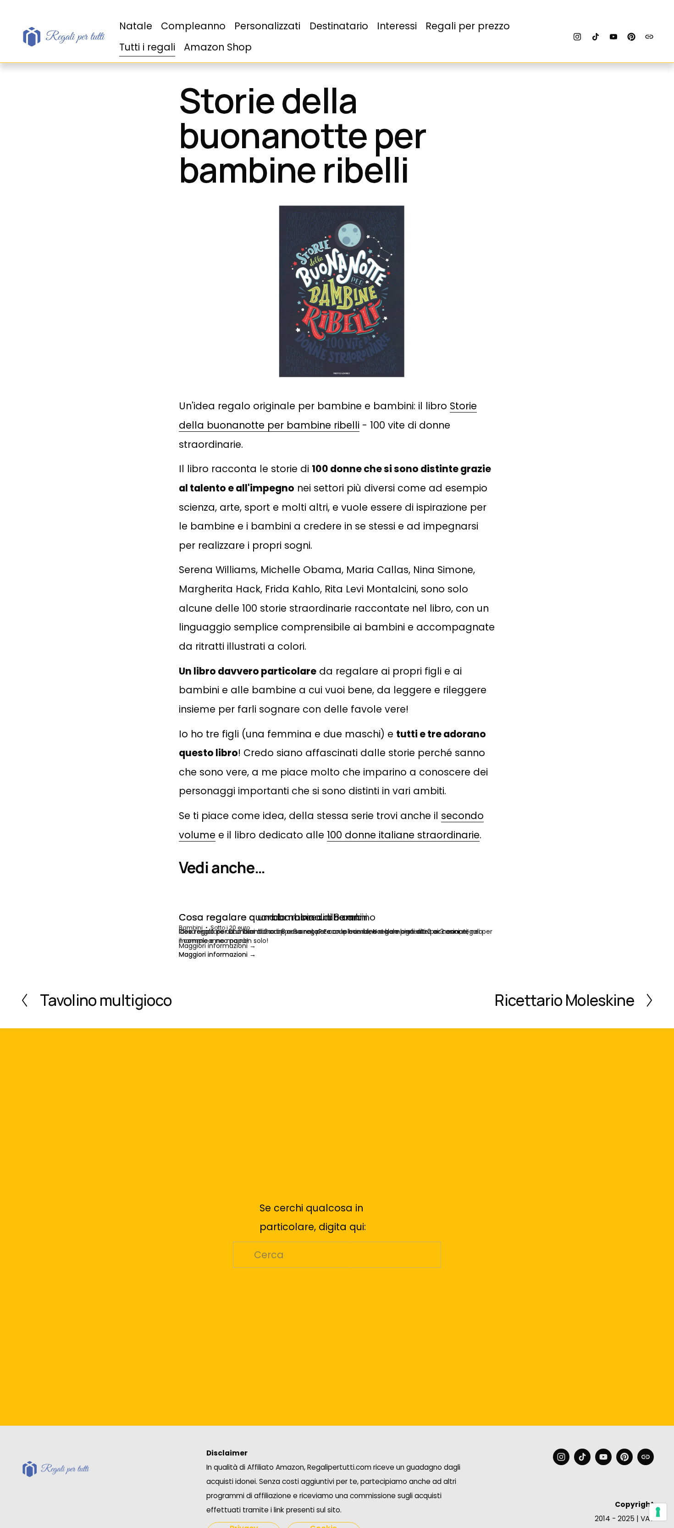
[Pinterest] (631, 36)
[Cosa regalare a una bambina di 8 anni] (324, 900)
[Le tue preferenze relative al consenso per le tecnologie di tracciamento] (658, 1512)
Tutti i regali (147, 47)
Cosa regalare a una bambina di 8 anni (270, 917)
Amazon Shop (218, 47)
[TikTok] (595, 36)
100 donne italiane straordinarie (403, 835)
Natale (135, 26)
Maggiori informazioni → (217, 945)
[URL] (649, 36)
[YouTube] (613, 36)
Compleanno (193, 26)
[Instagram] (577, 36)
